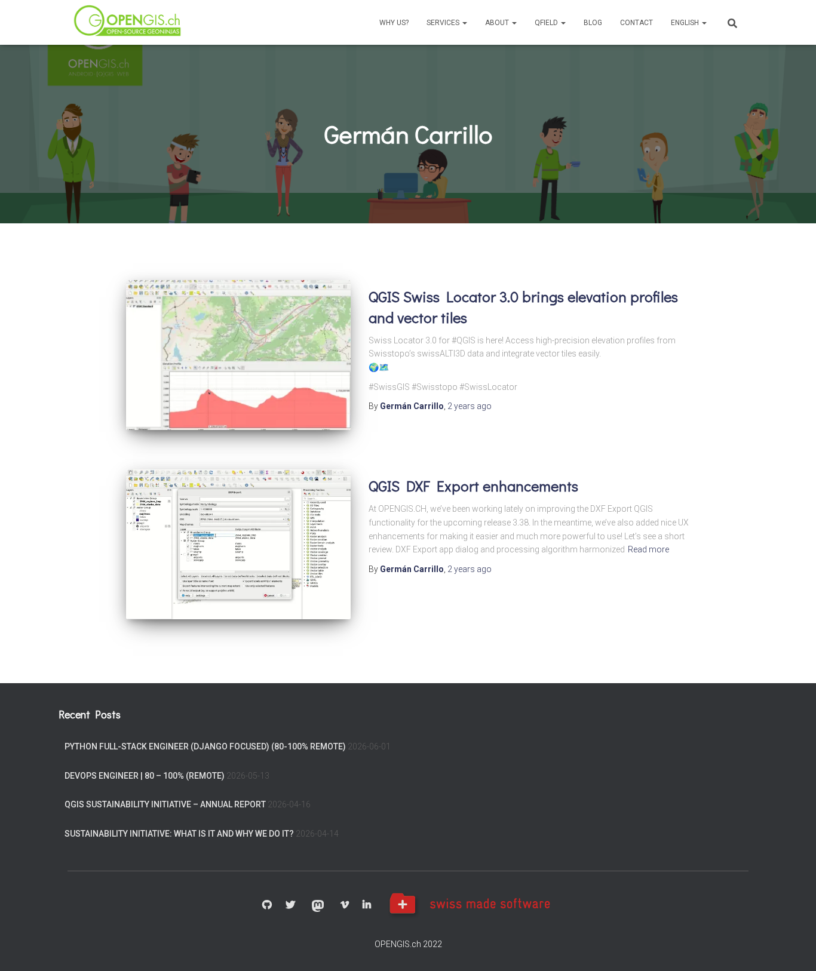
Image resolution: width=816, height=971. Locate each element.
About (498, 23)
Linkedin (367, 905)
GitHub (267, 905)
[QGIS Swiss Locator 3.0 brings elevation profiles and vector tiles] (238, 355)
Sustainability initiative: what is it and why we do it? (179, 833)
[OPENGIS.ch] (128, 22)
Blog (593, 23)
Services (444, 23)
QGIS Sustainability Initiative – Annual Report (165, 804)
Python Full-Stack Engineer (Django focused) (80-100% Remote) (205, 746)
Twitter (290, 905)
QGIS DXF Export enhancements (473, 486)
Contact (636, 23)
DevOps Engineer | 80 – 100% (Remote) (145, 776)
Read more (648, 549)
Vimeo (345, 905)
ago (469, 406)
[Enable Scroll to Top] (792, 947)
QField (547, 23)
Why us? (394, 23)
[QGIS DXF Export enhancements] (238, 544)
